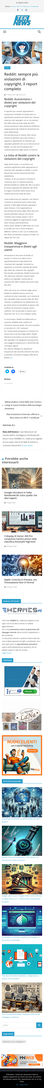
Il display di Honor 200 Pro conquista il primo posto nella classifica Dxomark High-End (20, 538)
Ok (17, 1084)
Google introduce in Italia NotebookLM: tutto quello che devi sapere (20, 495)
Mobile (7, 68)
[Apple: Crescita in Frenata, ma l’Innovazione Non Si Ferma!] (22, 556)
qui (11, 358)
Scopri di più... (27, 445)
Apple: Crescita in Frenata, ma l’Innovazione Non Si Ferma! (20, 581)
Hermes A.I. (22, 95)
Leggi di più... (7, 653)
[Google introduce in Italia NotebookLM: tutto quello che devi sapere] (22, 469)
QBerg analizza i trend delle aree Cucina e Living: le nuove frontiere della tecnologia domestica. (23, 405)
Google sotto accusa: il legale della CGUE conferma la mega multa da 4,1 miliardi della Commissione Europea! (22, 899)
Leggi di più (23, 1084)
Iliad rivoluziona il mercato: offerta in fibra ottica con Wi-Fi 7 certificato (22, 416)
